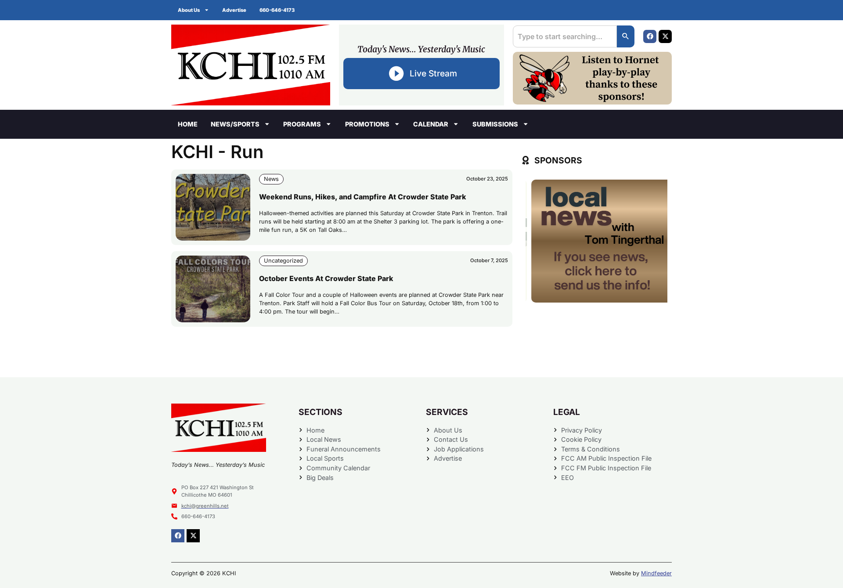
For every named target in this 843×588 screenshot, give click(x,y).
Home (188, 124)
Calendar (430, 124)
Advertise (234, 10)
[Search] (625, 36)
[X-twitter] (665, 36)
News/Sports (235, 124)
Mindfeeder (656, 573)
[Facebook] (649, 36)
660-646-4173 (277, 10)
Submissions (495, 124)
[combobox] (565, 36)
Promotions (367, 124)
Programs (302, 124)
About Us (189, 10)
